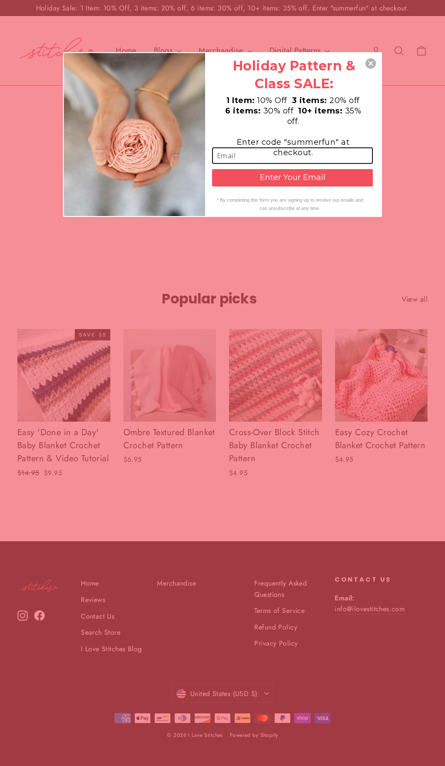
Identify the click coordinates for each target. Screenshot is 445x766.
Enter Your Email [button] (292, 177)
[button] (370, 63)
